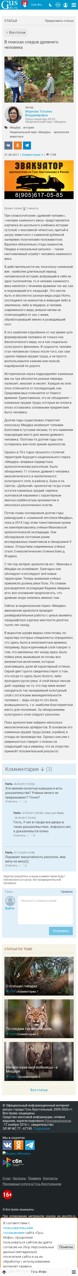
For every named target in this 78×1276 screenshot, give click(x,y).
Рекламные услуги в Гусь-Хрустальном (32, 1184)
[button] (15, 32)
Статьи (10, 21)
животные (16, 136)
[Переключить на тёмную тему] (50, 4)
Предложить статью (59, 21)
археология (61, 132)
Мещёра (15, 127)
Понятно (66, 1247)
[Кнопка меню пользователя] (65, 5)
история (28, 127)
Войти (9, 908)
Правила (67, 891)
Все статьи (39, 1090)
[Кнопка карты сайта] (74, 5)
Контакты (50, 1178)
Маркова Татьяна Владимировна (38, 113)
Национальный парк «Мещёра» (30, 132)
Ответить (11, 801)
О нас (7, 1178)
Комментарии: (32, 155)
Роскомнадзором (58, 1121)
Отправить (61, 931)
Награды (19, 1178)
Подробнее (42, 1128)
